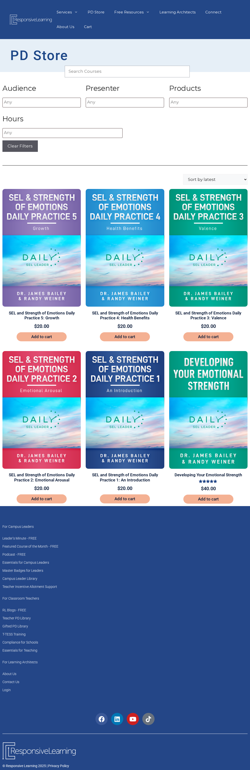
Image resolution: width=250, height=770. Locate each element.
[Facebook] (101, 719)
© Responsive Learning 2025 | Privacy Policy (35, 766)
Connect (213, 12)
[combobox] (41, 102)
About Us (65, 26)
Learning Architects (177, 12)
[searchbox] (33, 102)
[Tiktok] (148, 719)
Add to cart (41, 336)
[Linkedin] (117, 719)
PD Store (96, 12)
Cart (88, 26)
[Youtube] (133, 719)
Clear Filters (20, 146)
